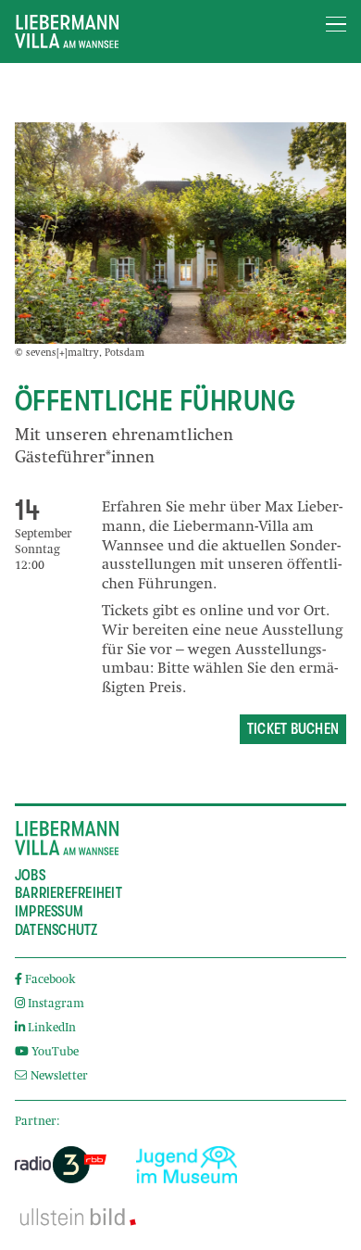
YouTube (55, 1053)
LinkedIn (52, 1029)
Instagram (56, 1005)
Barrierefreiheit (68, 893)
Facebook (50, 981)
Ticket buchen (293, 729)
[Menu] (336, 25)
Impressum (49, 911)
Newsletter (57, 1077)
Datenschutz (56, 930)
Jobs (30, 875)
